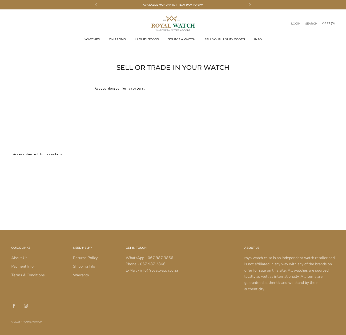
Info (258, 39)
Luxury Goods (147, 39)
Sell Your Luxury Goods (225, 39)
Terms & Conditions (28, 275)
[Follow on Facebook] (13, 305)
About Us (19, 258)
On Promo (117, 39)
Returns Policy (85, 258)
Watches (92, 39)
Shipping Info (84, 266)
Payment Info (22, 266)
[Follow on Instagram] (26, 305)
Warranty (81, 275)
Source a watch (181, 39)
